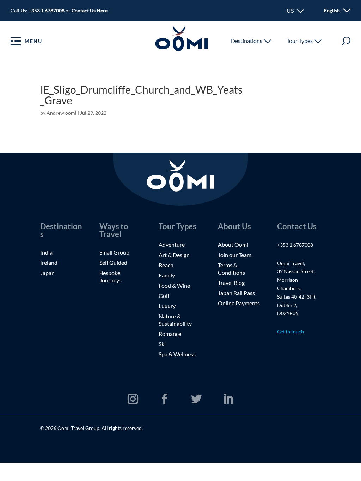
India (46, 252)
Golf (164, 295)
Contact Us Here (90, 10)
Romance (170, 333)
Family (167, 275)
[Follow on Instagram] (132, 399)
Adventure (172, 244)
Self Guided (113, 262)
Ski (162, 344)
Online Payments (239, 303)
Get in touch (290, 332)
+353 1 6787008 (47, 10)
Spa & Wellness (177, 354)
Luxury (167, 305)
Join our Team (234, 254)
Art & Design (175, 254)
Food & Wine (174, 285)
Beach (166, 265)
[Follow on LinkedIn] (228, 399)
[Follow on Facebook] (164, 399)
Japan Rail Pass (236, 292)
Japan (47, 272)
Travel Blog (231, 282)
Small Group (114, 252)
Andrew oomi (62, 113)
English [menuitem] (332, 11)
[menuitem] (332, 10)
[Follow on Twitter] (196, 399)
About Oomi (233, 244)
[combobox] (295, 10)
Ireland (48, 262)
